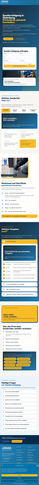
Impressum (24, 483)
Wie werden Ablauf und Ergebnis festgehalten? (15, 428)
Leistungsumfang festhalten (23, 365)
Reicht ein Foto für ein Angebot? (11, 399)
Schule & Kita (30, 452)
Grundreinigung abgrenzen (23, 358)
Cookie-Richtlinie (15, 483)
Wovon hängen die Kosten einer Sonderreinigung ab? (16, 424)
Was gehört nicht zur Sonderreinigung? (13, 416)
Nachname (21, 53)
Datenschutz (20, 483)
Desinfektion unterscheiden (24, 361)
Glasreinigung (19, 454)
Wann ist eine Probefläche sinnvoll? (12, 404)
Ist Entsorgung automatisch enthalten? (13, 412)
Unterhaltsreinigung (20, 452)
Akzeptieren (19, 475)
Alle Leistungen (20, 459)
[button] (37, 465)
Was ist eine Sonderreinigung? (11, 391)
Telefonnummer (22, 60)
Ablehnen (19, 478)
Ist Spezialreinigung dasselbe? (11, 395)
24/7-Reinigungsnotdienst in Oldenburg (14, 35)
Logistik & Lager (30, 454)
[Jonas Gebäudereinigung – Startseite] (4, 2)
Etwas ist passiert (15, 110)
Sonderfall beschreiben (10, 358)
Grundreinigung (19, 457)
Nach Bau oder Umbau (33, 110)
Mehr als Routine (24, 110)
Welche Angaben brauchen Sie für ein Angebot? (15, 420)
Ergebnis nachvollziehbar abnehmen (13, 368)
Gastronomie (30, 457)
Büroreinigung (19, 450)
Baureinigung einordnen (10, 361)
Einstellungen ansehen (19, 480)
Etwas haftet (6, 110)
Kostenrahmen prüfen (10, 365)
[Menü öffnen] (37, 2)
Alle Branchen (31, 459)
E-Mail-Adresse (6, 60)
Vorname (5, 53)
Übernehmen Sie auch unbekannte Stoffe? (13, 408)
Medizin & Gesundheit (31, 450)
